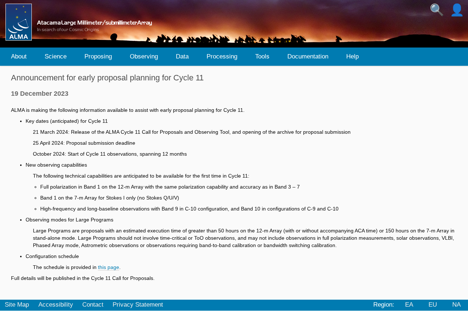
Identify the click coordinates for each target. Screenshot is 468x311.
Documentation (307, 56)
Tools (262, 56)
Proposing (98, 56)
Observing (144, 56)
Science (56, 56)
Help (352, 56)
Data (182, 56)
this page (108, 267)
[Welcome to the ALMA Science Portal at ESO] (81, 22)
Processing (222, 56)
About (19, 56)
